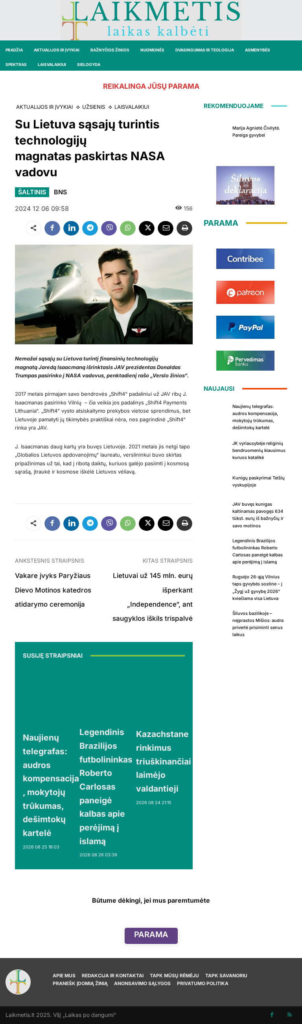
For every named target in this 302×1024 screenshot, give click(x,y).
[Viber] (109, 228)
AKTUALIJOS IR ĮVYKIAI (44, 107)
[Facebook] (52, 228)
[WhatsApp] (128, 228)
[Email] (165, 228)
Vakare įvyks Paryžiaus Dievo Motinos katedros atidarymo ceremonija (53, 590)
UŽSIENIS (93, 107)
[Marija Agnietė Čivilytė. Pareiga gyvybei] (216, 130)
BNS (60, 192)
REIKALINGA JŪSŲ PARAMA (151, 86)
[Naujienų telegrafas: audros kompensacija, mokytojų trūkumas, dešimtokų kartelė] (52, 696)
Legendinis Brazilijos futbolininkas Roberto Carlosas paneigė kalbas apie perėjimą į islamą (106, 786)
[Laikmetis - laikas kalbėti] (151, 20)
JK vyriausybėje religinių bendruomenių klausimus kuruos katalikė (258, 450)
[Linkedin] (71, 228)
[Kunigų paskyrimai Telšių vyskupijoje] (216, 480)
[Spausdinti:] (184, 228)
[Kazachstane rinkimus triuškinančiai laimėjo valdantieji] (163, 694)
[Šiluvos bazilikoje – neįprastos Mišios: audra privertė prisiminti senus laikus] (216, 620)
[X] (147, 228)
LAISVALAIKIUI (131, 107)
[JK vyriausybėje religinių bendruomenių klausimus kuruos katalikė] (216, 449)
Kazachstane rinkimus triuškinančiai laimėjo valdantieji (163, 761)
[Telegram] (90, 228)
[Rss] (289, 1015)
